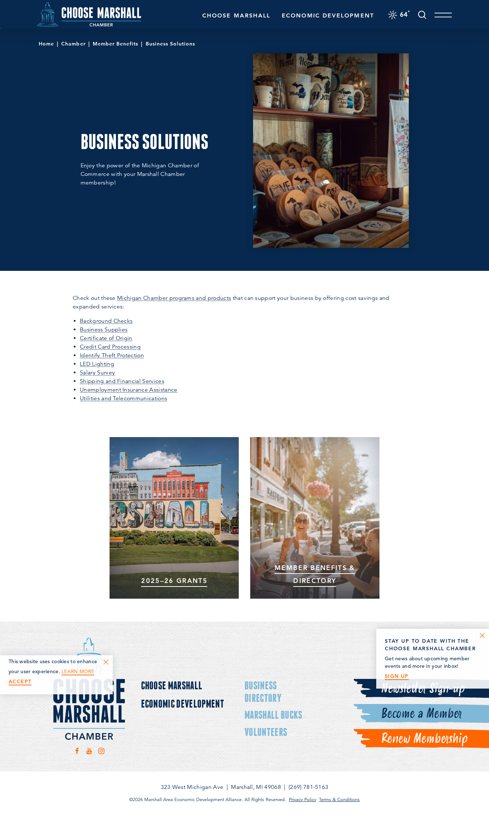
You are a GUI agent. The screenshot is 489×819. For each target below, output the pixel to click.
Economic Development (328, 15)
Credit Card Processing (110, 346)
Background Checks (106, 321)
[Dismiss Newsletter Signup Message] (482, 635)
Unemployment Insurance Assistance (129, 389)
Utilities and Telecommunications (123, 398)
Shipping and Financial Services (122, 381)
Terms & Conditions (339, 799)
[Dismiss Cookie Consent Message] (106, 662)
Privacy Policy (302, 799)
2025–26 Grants (174, 580)
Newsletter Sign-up (423, 688)
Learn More (78, 672)
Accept (20, 682)
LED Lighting (97, 364)
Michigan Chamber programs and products (174, 298)
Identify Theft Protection (112, 355)
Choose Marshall (236, 15)
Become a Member (421, 713)
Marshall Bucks (273, 714)
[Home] (89, 14)
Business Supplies (103, 329)
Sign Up (397, 676)
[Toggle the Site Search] (422, 14)
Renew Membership (424, 738)
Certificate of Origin (106, 338)
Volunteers (266, 731)
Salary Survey (97, 372)
